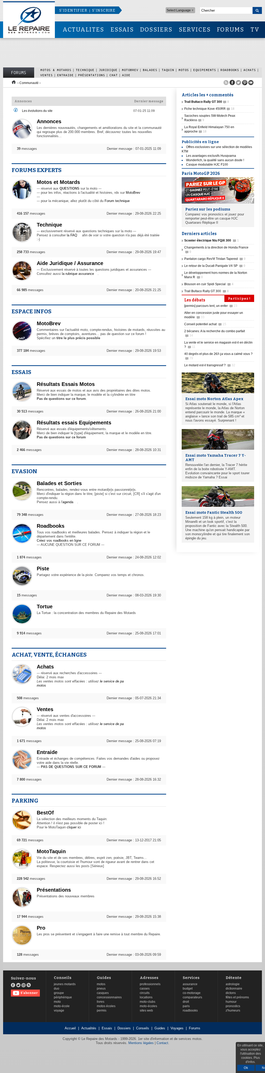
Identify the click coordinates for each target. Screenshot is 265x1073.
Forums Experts (37, 170)
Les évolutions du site (37, 111)
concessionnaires (109, 997)
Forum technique (117, 201)
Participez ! (239, 298)
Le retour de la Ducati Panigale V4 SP (214, 266)
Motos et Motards (58, 182)
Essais (21, 372)
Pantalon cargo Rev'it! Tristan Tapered (215, 259)
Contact (162, 1043)
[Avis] (16, 111)
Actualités (88, 1028)
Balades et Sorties (59, 483)
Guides (104, 978)
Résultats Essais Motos (66, 384)
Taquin (168, 70)
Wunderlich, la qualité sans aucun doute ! (215, 160)
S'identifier (73, 10)
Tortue (45, 606)
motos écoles (106, 1006)
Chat (113, 75)
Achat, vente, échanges (49, 654)
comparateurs (192, 997)
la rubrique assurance (78, 274)
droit (186, 1002)
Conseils (62, 978)
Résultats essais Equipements (74, 422)
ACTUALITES (83, 29)
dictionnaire (234, 988)
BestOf (45, 812)
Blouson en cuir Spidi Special (208, 284)
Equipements (204, 70)
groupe (59, 993)
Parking (25, 800)
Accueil (70, 1028)
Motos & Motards (55, 70)
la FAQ (72, 235)
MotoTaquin (51, 851)
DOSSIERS (156, 29)
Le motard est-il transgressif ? (209, 365)
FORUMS (230, 29)
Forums (18, 72)
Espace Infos (31, 311)
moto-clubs (147, 1002)
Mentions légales (141, 1043)
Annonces (49, 121)
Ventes (46, 75)
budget (188, 988)
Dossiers (124, 1028)
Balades (150, 70)
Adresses (149, 978)
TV (255, 29)
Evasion (24, 471)
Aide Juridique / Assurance (70, 263)
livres (100, 1002)
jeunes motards (65, 984)
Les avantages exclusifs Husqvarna (211, 156)
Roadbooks (229, 70)
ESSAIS (122, 29)
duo (56, 988)
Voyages (177, 1028)
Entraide (65, 75)
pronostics (233, 1006)
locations (146, 997)
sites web (146, 1010)
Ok (246, 1068)
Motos (184, 70)
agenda (67, 502)
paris (186, 1006)
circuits (145, 993)
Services (191, 978)
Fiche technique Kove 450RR (209, 109)
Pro (41, 928)
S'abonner (29, 993)
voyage (59, 1010)
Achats (250, 70)
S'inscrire (103, 10)
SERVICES (195, 29)
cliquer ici (74, 827)
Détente (233, 978)
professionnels (150, 984)
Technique (85, 70)
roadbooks (190, 1010)
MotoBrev (130, 70)
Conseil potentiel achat (205, 324)
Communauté (29, 83)
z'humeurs (233, 1010)
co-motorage (192, 993)
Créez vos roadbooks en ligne (59, 540)
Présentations (91, 75)
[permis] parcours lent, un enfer (210, 306)
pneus (101, 988)
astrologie (233, 984)
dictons (231, 993)
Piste (43, 568)
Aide (126, 75)
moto (57, 1002)
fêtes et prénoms (237, 997)
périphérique (63, 997)
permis (101, 1010)
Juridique (108, 70)
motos (101, 984)
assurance (190, 984)
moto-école (62, 1006)
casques (103, 993)
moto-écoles (148, 1006)
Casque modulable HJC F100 (207, 164)
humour (231, 1002)
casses (145, 988)
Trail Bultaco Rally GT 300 (206, 291)
